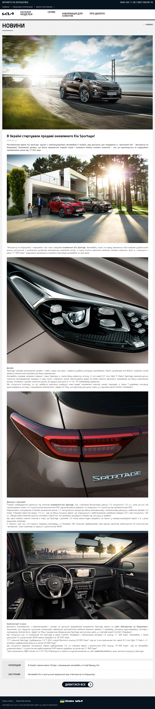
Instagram (53, 701)
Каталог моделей (26, 13)
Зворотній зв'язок (44, 7)
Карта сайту (7, 701)
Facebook (36, 701)
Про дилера (97, 13)
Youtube (49, 701)
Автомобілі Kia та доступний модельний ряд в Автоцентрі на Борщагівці (61, 674)
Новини (5, 7)
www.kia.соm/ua (102, 651)
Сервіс (52, 12)
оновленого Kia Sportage (74, 247)
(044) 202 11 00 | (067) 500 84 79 (136, 2)
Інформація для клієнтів (72, 14)
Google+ (45, 701)
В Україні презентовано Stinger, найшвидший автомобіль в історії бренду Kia (63, 665)
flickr (57, 701)
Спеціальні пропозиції (23, 7)
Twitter (40, 701)
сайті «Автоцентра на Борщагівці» (131, 626)
